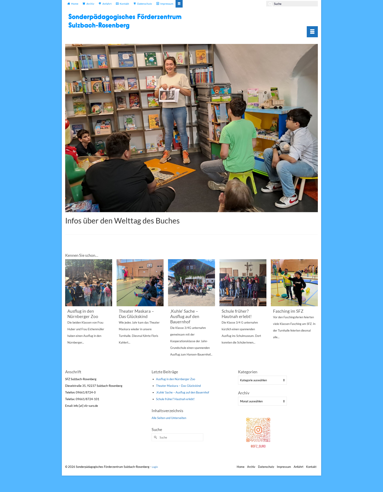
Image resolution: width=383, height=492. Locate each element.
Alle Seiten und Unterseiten (169, 418)
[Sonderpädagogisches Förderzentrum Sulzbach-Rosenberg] (127, 21)
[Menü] (312, 31)
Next (314, 313)
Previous (69, 313)
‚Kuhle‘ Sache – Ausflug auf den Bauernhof (182, 392)
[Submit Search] (269, 3)
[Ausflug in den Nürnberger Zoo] (88, 282)
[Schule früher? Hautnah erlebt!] (242, 282)
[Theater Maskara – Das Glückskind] (140, 282)
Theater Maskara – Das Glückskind (178, 385)
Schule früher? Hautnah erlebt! (175, 399)
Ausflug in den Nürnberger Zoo (175, 379)
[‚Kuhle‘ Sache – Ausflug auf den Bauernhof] (191, 282)
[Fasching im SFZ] (294, 282)
